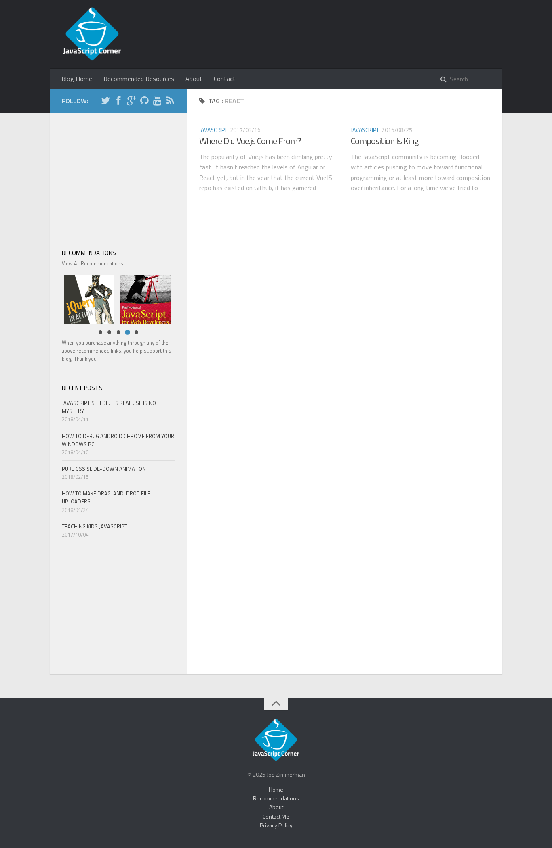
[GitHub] (144, 102)
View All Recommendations (92, 263)
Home (276, 789)
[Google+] (131, 102)
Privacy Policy (276, 825)
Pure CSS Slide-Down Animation (104, 469)
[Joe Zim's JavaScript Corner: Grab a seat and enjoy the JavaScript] (92, 34)
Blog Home (76, 79)
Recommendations (276, 798)
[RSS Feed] (170, 102)
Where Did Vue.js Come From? (250, 141)
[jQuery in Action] (87, 298)
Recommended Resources (138, 79)
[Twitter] (105, 102)
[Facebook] (118, 102)
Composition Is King (384, 141)
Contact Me (276, 816)
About (193, 79)
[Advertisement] (118, 175)
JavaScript (213, 129)
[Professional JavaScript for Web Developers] (143, 298)
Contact (225, 79)
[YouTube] (157, 102)
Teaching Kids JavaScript (94, 526)
